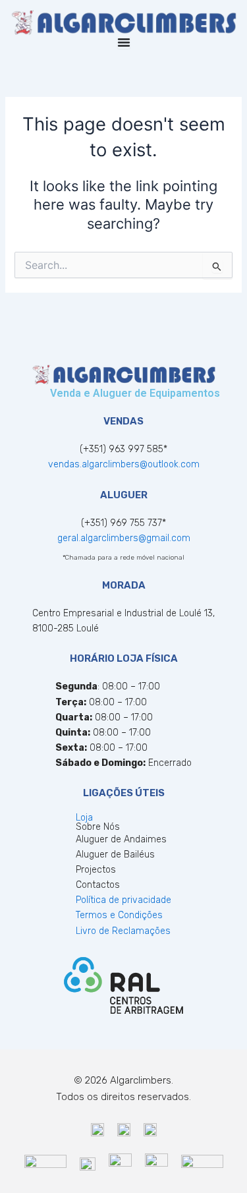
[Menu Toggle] (123, 42)
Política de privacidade (123, 900)
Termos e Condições (119, 915)
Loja (84, 817)
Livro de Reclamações (123, 931)
